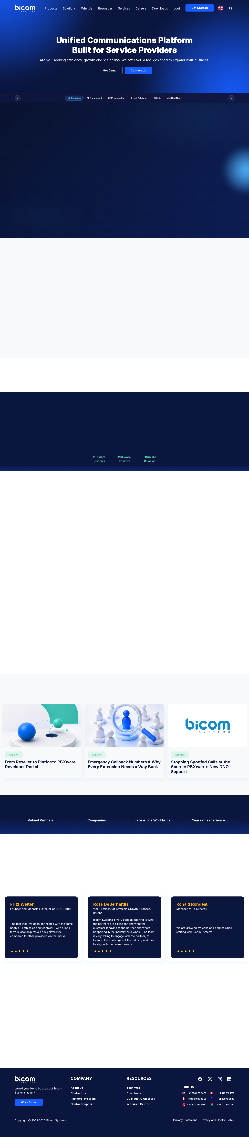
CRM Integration (116, 98)
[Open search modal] (230, 8)
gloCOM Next (174, 98)
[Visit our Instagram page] (220, 1079)
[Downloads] (41, 375)
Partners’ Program (83, 1098)
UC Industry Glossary (141, 1098)
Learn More (150, 520)
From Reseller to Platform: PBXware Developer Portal (40, 764)
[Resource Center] (152, 375)
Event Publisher (139, 98)
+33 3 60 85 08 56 (197, 1099)
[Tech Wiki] (96, 375)
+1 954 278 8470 (197, 1093)
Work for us (29, 1102)
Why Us (86, 8)
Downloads (160, 8)
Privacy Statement (185, 1120)
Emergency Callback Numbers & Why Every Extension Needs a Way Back (124, 764)
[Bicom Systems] (25, 8)
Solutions (69, 8)
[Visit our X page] (210, 1079)
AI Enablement (94, 98)
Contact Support (82, 1104)
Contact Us (78, 1093)
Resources (105, 8)
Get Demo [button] (109, 70)
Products (51, 8)
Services (124, 8)
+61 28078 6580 (225, 1099)
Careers (141, 8)
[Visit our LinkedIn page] (229, 1079)
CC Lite (157, 98)
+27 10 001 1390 (225, 1104)
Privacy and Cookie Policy (217, 1120)
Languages (220, 8)
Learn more (38, 524)
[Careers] (208, 375)
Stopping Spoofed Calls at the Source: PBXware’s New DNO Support (200, 766)
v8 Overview (74, 98)
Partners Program (124, 894)
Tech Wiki (133, 1087)
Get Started (200, 8)
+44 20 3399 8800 (196, 1104)
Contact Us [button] (138, 70)
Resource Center (138, 1104)
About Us (77, 1087)
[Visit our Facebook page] (200, 1079)
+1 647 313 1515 (226, 1093)
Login (177, 8)
